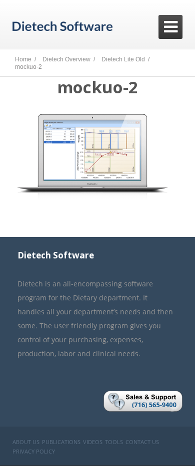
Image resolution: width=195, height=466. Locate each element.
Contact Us (142, 442)
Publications (61, 442)
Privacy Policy (33, 451)
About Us (26, 442)
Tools (114, 442)
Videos (92, 442)
